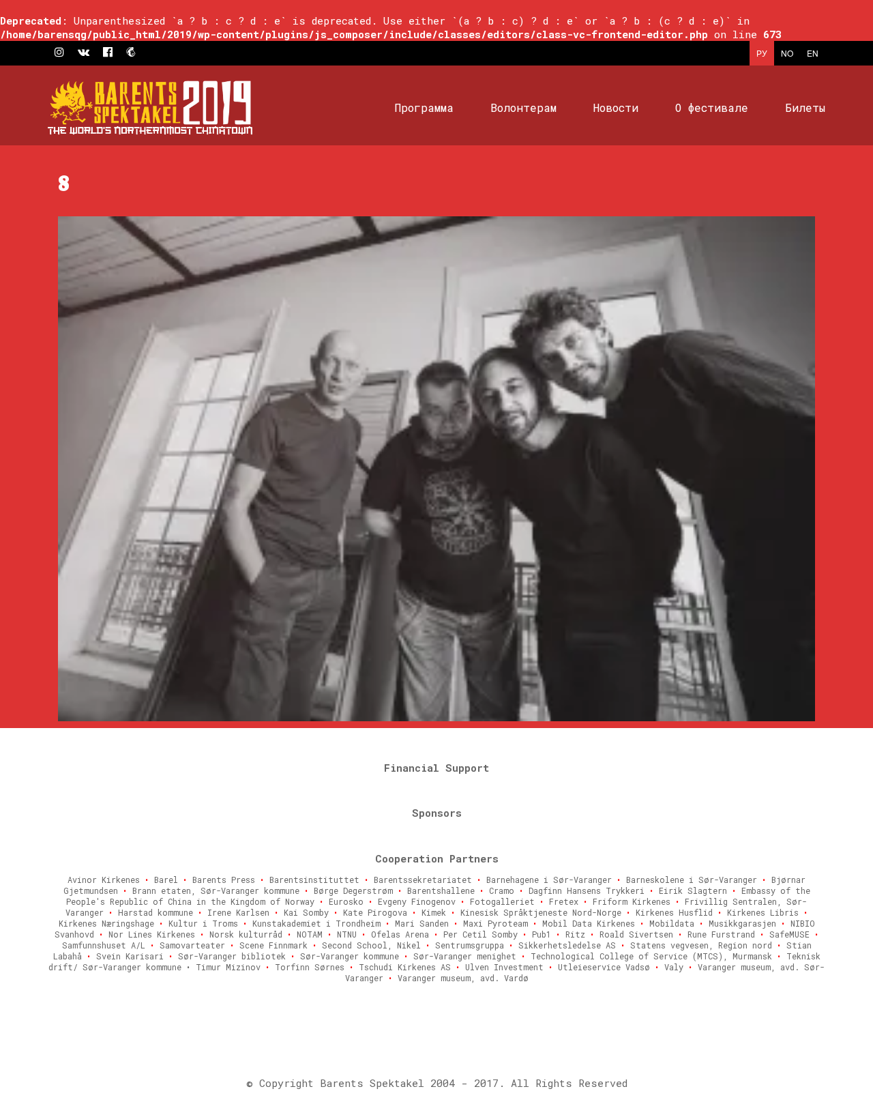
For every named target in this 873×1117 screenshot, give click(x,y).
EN (812, 53)
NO (787, 53)
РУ (761, 53)
